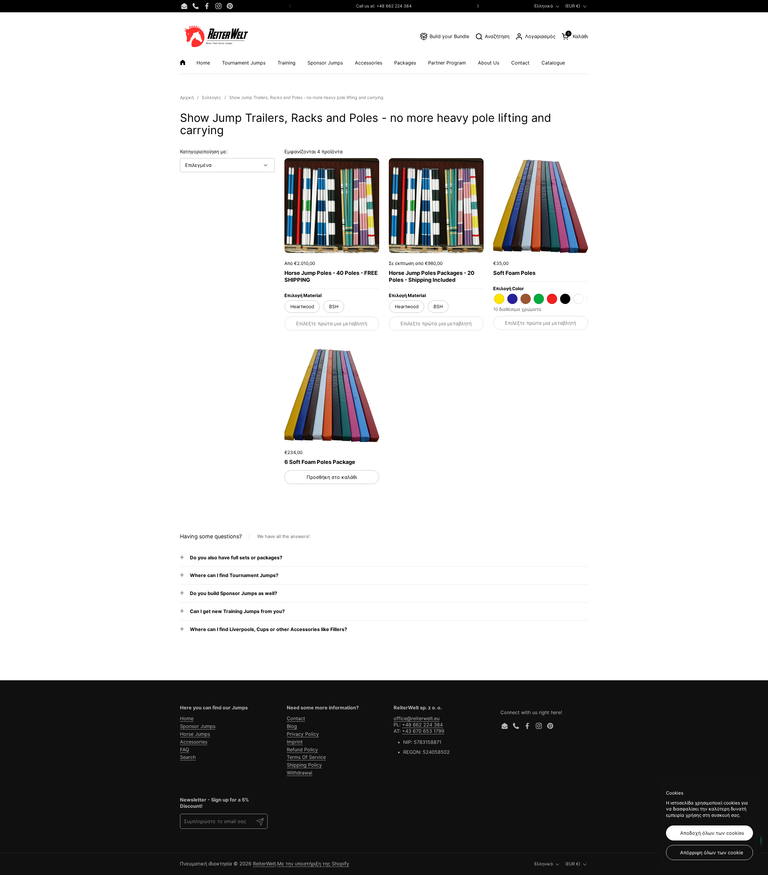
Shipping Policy (304, 765)
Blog (292, 726)
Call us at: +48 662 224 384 (384, 6)
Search (188, 757)
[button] (492, 36)
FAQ (184, 750)
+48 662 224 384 (422, 725)
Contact (296, 718)
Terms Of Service (306, 757)
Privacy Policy (303, 734)
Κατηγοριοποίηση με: (203, 152)
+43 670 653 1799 (423, 731)
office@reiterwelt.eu (417, 718)
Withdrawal (299, 773)
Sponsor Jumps (197, 726)
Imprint (295, 742)
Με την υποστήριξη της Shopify (313, 864)
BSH (333, 306)
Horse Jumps (195, 734)
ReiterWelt (264, 864)
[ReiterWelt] (216, 36)
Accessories (193, 742)
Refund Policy (302, 750)
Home (187, 718)
